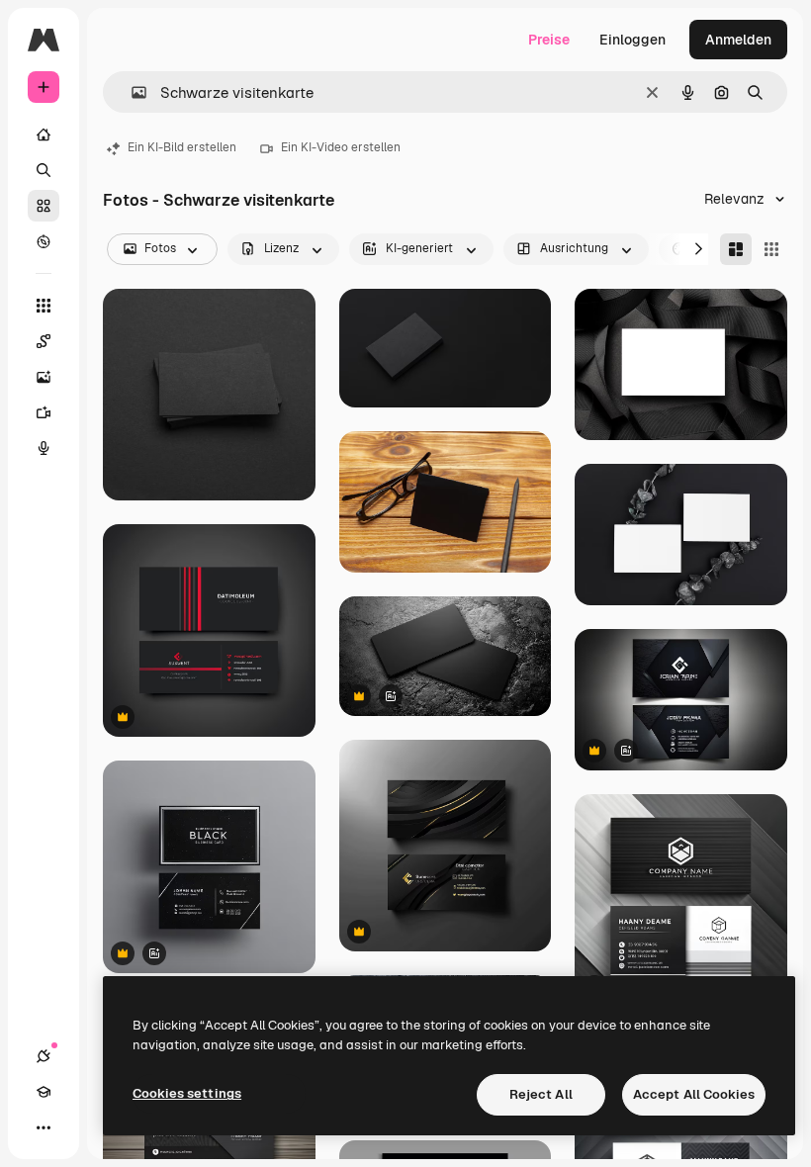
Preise (549, 39)
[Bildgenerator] (43, 377)
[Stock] (43, 206)
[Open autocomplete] (131, 92)
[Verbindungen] (43, 1056)
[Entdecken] (43, 241)
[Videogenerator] (43, 412)
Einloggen (632, 39)
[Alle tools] (43, 305)
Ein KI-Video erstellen (341, 147)
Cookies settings (187, 1093)
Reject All (541, 1094)
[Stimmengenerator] (43, 448)
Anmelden (738, 39)
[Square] (771, 249)
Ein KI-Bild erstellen (182, 147)
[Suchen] (43, 170)
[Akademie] (43, 1092)
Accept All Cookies (694, 1094)
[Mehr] (43, 1127)
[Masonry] (736, 249)
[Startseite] (43, 134)
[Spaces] (43, 341)
